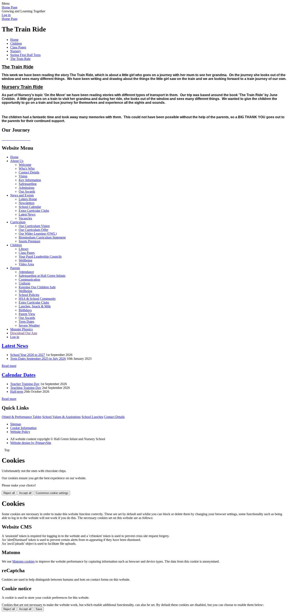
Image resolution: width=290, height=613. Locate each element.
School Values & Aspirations (61, 417)
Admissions (26, 187)
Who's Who (27, 168)
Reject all (9, 493)
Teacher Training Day (24, 384)
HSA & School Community (37, 298)
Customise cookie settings (52, 493)
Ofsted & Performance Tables (21, 417)
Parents (15, 268)
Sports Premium (29, 241)
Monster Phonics (21, 329)
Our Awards (27, 191)
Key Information (30, 180)
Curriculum (17, 222)
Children (16, 43)
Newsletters (26, 203)
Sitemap (15, 424)
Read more (9, 366)
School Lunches (92, 417)
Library (24, 249)
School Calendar (30, 207)
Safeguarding (28, 184)
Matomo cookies (23, 561)
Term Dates (26, 321)
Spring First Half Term (25, 55)
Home (14, 39)
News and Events (22, 195)
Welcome (25, 164)
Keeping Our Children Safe (37, 287)
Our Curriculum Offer (33, 230)
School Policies (29, 295)
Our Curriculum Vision (34, 226)
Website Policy (20, 432)
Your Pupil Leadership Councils (40, 256)
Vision (23, 176)
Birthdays (25, 310)
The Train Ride (20, 59)
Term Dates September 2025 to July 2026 (38, 358)
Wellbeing (25, 260)
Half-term (16, 391)
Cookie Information (23, 428)
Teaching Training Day (25, 388)
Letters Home (28, 199)
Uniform (24, 283)
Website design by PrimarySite (30, 443)
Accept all (25, 493)
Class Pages (18, 47)
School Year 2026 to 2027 (27, 355)
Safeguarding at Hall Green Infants (42, 275)
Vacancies (25, 218)
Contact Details (29, 172)
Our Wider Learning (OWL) (38, 233)
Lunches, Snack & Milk (35, 306)
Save (39, 609)
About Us (16, 161)
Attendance (26, 272)
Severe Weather (29, 325)
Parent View (27, 314)
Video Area (26, 264)
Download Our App (23, 333)
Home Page (9, 7)
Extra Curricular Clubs (34, 210)
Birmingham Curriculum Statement (42, 237)
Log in (6, 15)
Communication (29, 279)
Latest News (27, 214)
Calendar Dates (18, 375)
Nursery (15, 51)
